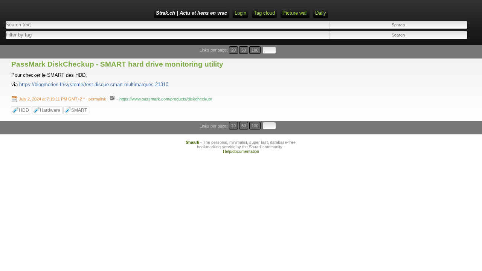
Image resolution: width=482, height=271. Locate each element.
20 (233, 50)
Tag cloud (264, 13)
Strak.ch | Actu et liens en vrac (191, 13)
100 (255, 50)
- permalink (63, 99)
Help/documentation (241, 151)
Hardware (50, 110)
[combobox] (118, 35)
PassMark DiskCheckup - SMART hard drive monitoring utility (117, 64)
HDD (24, 110)
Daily (320, 13)
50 (243, 50)
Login (240, 13)
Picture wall (295, 13)
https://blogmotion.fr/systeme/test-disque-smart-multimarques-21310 (93, 84)
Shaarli (192, 142)
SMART (79, 110)
